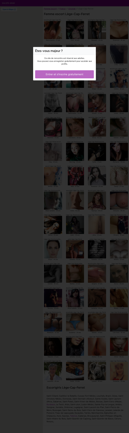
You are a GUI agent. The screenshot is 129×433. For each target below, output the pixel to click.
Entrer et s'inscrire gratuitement (64, 74)
